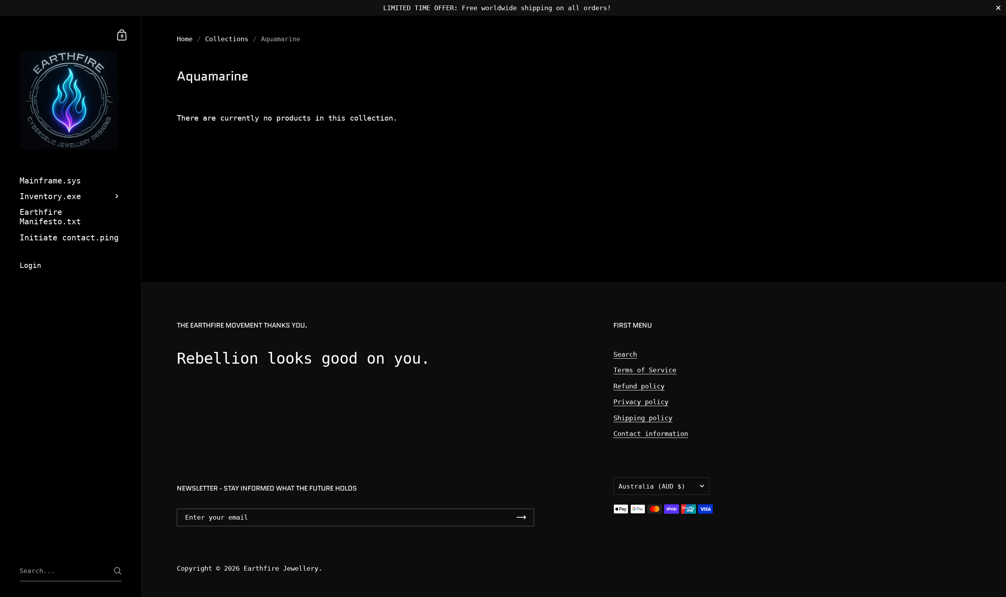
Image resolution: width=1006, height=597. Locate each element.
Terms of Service (644, 370)
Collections (226, 39)
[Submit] (118, 571)
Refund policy (639, 386)
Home (185, 39)
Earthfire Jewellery (281, 568)
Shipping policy (642, 418)
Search (625, 354)
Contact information (650, 434)
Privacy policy (640, 402)
